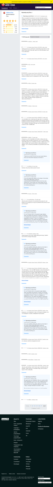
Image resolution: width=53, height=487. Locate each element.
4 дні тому (32, 64)
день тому (35, 41)
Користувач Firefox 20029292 (35, 310)
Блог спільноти (18, 440)
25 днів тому (37, 199)
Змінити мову (41, 476)
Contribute (16, 461)
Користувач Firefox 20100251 (35, 111)
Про (15, 421)
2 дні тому (44, 58)
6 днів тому (45, 73)
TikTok (28, 464)
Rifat (30, 83)
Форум (16, 442)
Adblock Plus (9, 12)
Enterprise (40, 429)
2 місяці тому (45, 339)
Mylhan (30, 166)
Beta (39, 423)
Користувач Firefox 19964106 (35, 348)
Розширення (5, 8)
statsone (31, 233)
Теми (10, 8)
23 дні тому (34, 166)
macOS (28, 426)
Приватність (4, 473)
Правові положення (21, 473)
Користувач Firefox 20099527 (35, 117)
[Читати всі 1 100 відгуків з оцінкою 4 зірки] (9, 26)
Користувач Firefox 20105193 (35, 73)
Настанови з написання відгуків (17, 450)
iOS (27, 428)
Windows (28, 423)
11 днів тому (45, 131)
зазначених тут (14, 477)
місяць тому (36, 233)
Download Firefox (30, 421)
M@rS (30, 137)
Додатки (16, 419)
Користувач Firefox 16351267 (35, 339)
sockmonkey (31, 199)
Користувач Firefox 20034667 (35, 268)
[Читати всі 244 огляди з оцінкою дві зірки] (9, 30)
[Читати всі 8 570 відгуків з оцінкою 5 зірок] (9, 24)
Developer (16, 464)
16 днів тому (33, 154)
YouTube (28, 461)
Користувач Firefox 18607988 (35, 365)
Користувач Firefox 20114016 (35, 47)
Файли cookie (12, 473)
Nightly (40, 421)
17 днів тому (34, 137)
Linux (27, 433)
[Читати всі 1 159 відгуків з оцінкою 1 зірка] (9, 32)
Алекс (30, 105)
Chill (30, 353)
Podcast (28, 468)
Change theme (41, 480)
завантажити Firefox (36, 1)
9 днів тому (45, 117)
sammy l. (30, 41)
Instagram (28, 459)
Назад (27, 406)
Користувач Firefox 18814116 (35, 89)
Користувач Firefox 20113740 (35, 58)
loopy (30, 193)
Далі (44, 406)
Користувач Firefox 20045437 (35, 262)
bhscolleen (31, 359)
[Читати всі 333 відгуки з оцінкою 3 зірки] (9, 28)
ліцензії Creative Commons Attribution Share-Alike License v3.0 (19, 478)
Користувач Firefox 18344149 (35, 131)
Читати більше (25, 28)
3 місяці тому (35, 399)
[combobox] (43, 7)
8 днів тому (34, 105)
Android (28, 431)
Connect (16, 459)
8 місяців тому (44, 16)
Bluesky (28, 466)
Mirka (30, 399)
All (26, 435)
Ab (29, 64)
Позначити (24, 31)
